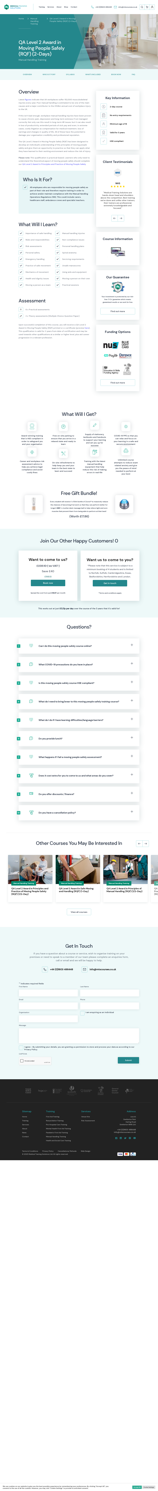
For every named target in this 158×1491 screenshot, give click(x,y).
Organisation (24, 1012)
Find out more (118, 311)
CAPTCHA (23, 1054)
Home (21, 18)
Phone (82, 999)
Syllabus (70, 74)
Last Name (84, 986)
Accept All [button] (137, 1487)
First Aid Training (52, 1117)
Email (21, 999)
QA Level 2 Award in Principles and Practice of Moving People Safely (54, 164)
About (59, 7)
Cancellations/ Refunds (67, 1151)
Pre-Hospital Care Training (56, 1124)
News (24, 1132)
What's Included (93, 74)
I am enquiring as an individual (100, 1012)
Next (121, 218)
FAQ (133, 74)
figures (28, 99)
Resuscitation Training (55, 1121)
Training (42, 7)
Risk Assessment (88, 1121)
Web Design (85, 1151)
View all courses (79, 912)
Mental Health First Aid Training (58, 1128)
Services (50, 7)
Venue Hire (85, 1117)
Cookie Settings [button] (149, 1487)
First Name (23, 986)
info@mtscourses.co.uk (103, 969)
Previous (114, 218)
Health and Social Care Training (58, 1140)
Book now (48, 583)
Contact (74, 7)
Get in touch (110, 583)
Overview (27, 74)
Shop (66, 7)
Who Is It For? (49, 74)
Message (22, 1025)
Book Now (116, 74)
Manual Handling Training (34, 21)
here (87, 328)
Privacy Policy (48, 1151)
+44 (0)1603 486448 (61, 969)
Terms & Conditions (30, 1151)
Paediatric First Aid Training (57, 1132)
